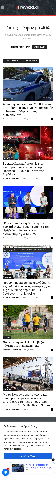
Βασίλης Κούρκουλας (12, 119)
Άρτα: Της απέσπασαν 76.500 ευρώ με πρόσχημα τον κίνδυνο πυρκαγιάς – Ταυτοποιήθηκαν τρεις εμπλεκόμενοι (28, 109)
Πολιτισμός (8, 159)
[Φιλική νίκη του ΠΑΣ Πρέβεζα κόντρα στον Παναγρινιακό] (28, 322)
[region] (28, 450)
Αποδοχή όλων (28, 456)
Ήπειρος (7, 99)
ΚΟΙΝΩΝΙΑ (7, 218)
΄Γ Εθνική (7, 337)
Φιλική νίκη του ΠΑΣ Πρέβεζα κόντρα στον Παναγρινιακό (23, 344)
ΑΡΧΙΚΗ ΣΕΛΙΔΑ (39, 47)
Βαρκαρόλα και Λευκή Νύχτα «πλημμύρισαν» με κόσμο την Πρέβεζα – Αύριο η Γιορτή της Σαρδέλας (23, 169)
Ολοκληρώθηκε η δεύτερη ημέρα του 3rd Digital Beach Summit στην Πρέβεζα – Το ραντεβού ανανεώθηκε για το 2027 (26, 228)
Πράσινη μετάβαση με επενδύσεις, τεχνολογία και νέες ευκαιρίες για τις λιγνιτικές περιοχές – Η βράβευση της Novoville (26, 288)
